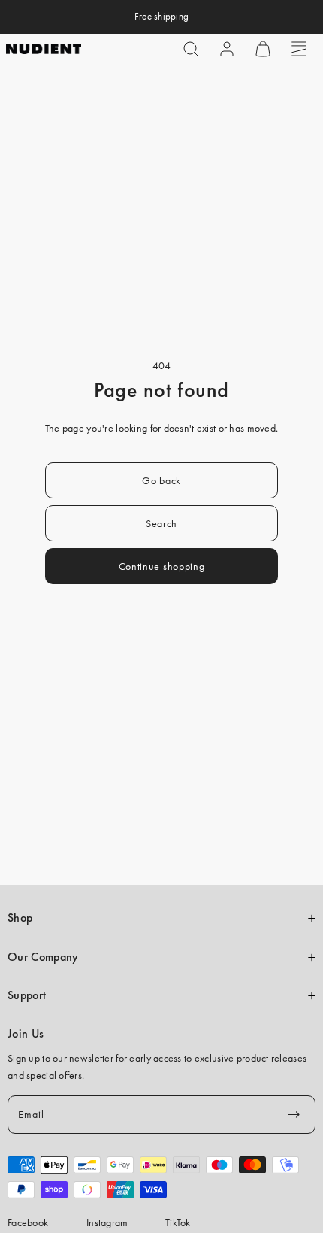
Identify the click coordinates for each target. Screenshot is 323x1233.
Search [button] (161, 523)
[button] (191, 49)
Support (27, 995)
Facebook (28, 1222)
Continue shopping (162, 566)
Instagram (107, 1222)
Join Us (26, 1033)
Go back (161, 480)
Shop (20, 918)
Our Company (43, 957)
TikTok (178, 1222)
